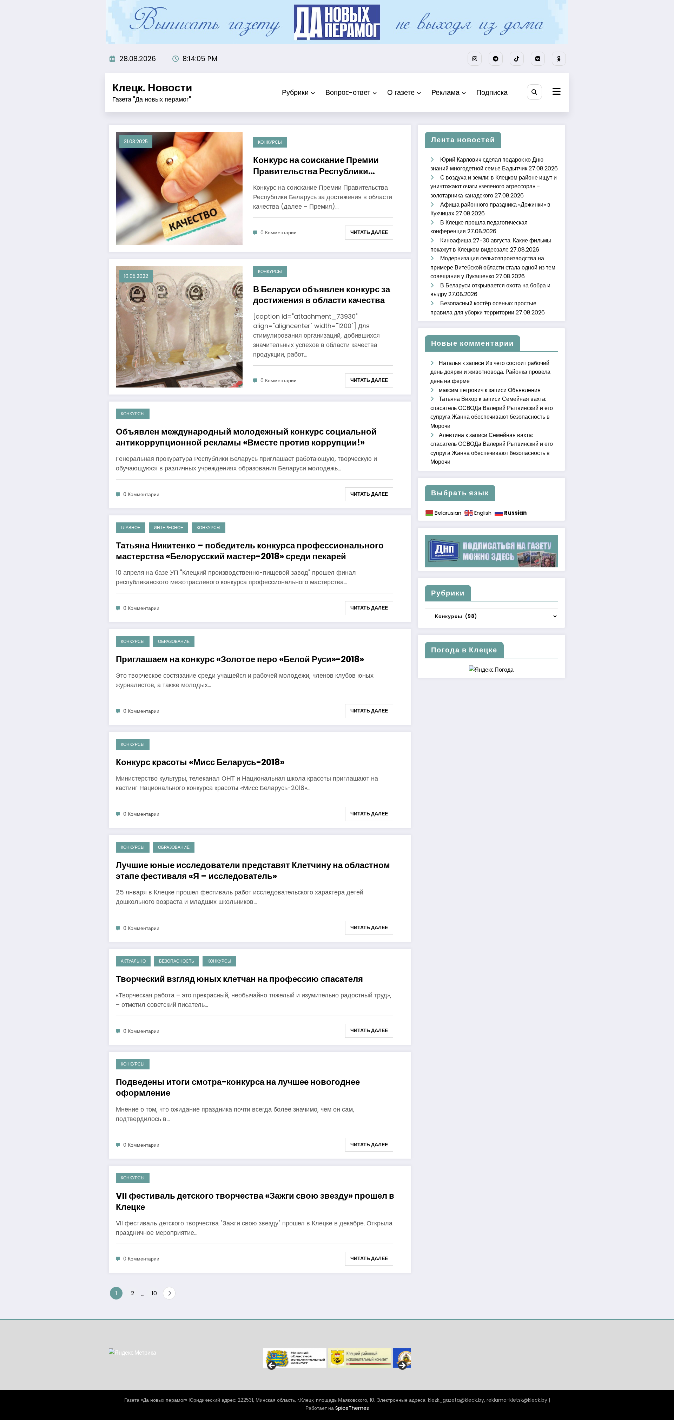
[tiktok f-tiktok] (517, 59)
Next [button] (402, 1366)
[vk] (538, 59)
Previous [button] (272, 1366)
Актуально (133, 961)
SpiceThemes (352, 1408)
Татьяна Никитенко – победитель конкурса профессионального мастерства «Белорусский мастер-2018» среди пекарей (250, 551)
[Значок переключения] (556, 92)
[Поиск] (534, 91)
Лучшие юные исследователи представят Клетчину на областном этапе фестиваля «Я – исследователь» (253, 870)
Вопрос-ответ (347, 92)
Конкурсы (270, 142)
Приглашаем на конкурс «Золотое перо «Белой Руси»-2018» (240, 659)
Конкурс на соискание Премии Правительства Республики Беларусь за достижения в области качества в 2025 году (325, 165)
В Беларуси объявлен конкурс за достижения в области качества (321, 295)
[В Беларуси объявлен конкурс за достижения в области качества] (179, 327)
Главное (130, 527)
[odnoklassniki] (559, 59)
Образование (174, 641)
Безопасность (176, 961)
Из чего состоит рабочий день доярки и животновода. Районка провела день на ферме (490, 372)
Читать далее (369, 232)
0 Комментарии (278, 232)
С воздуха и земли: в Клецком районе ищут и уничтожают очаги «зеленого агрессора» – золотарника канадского (493, 187)
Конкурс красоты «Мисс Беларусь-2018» (200, 762)
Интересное (168, 527)
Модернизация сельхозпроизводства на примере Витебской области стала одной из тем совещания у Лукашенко (492, 267)
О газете (401, 92)
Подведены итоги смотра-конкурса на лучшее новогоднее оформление (238, 1087)
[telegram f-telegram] (496, 59)
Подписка (492, 92)
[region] (337, 1358)
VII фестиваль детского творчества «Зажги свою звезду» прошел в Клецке (255, 1201)
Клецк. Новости (152, 87)
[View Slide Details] (294, 1358)
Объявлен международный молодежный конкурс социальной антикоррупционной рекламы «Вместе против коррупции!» (246, 437)
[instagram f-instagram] (475, 59)
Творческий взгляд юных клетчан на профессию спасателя (239, 978)
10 (154, 1293)
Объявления (524, 390)
